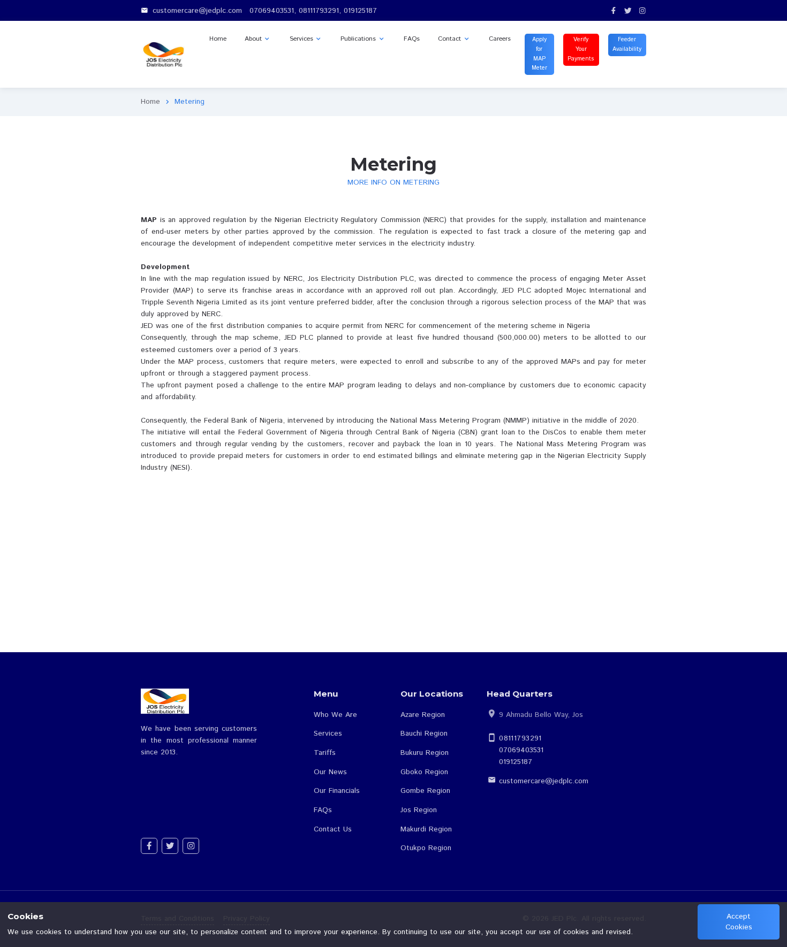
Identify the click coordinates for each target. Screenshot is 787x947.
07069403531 (521, 750)
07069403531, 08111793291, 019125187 (313, 10)
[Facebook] (613, 10)
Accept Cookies (738, 922)
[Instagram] (642, 10)
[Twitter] (628, 10)
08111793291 (520, 738)
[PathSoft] (166, 55)
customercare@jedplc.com (543, 781)
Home (150, 101)
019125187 (515, 762)
